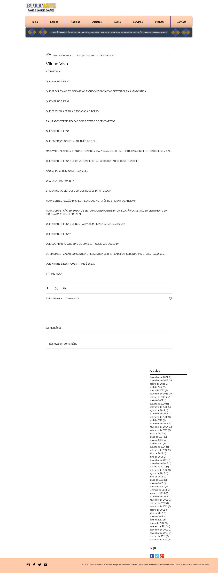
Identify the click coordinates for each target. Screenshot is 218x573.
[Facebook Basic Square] (152, 556)
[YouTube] (45, 565)
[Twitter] (40, 565)
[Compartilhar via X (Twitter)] (56, 288)
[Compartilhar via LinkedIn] (64, 288)
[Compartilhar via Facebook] (47, 288)
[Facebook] (34, 565)
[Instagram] (28, 565)
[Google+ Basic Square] (162, 556)
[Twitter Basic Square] (157, 556)
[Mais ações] (170, 55)
